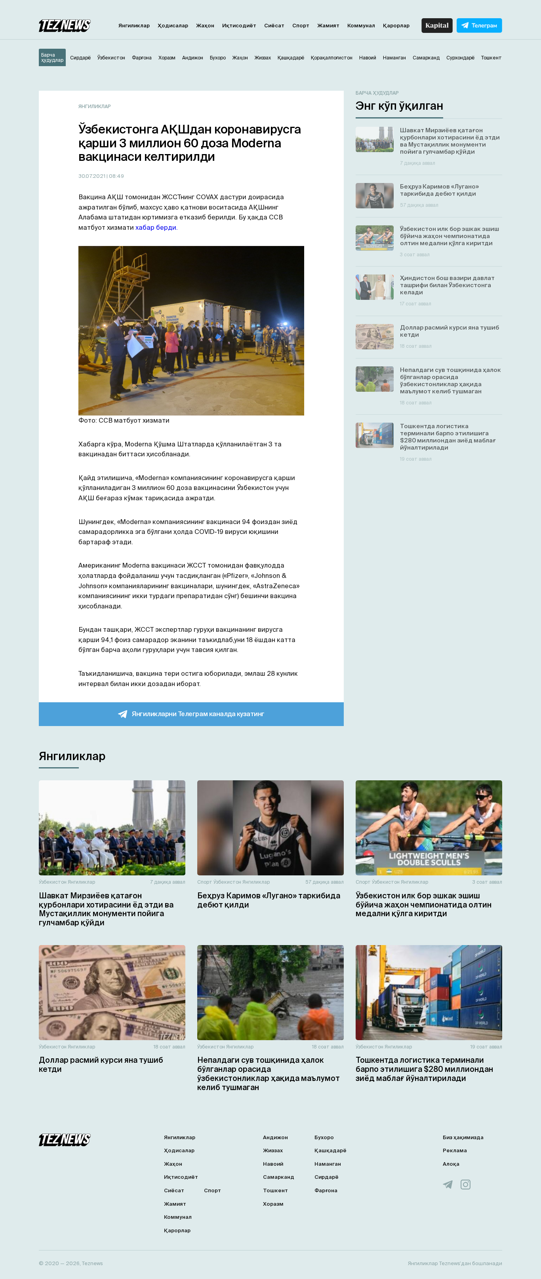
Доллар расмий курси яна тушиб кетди (101, 1064)
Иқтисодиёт (239, 26)
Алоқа (451, 1164)
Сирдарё (326, 1177)
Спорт (300, 26)
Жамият (328, 26)
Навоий (273, 1164)
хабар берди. (156, 227)
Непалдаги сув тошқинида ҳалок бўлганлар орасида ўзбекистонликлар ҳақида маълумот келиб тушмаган (268, 1073)
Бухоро (324, 1137)
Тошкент (275, 1190)
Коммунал (361, 26)
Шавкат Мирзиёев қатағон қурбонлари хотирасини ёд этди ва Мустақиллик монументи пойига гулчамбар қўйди (106, 909)
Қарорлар (396, 26)
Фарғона (325, 1190)
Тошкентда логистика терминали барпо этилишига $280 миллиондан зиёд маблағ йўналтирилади (424, 1069)
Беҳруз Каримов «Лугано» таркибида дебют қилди (268, 900)
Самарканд (278, 1177)
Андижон (275, 1137)
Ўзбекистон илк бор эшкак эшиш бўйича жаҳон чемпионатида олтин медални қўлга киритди (423, 904)
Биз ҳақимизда (463, 1137)
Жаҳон (205, 26)
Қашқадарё (330, 1150)
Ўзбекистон (53, 881)
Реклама (455, 1150)
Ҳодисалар (173, 26)
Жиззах (273, 1150)
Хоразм (273, 1204)
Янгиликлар (134, 26)
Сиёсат (274, 26)
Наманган (327, 1164)
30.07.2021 (92, 176)
